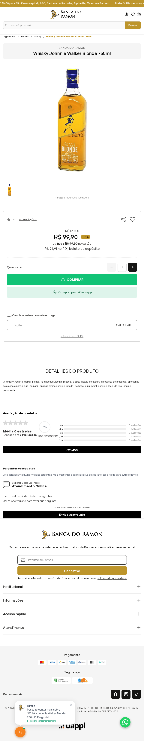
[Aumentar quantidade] (132, 267)
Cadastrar (72, 571)
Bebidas (25, 36)
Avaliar (72, 449)
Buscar (132, 25)
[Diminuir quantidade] (111, 267)
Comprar (75, 279)
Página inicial (9, 36)
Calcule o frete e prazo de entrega (33, 315)
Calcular (123, 325)
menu (5, 14)
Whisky (37, 36)
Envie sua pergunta (72, 514)
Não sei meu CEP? (72, 336)
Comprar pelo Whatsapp (75, 292)
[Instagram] (126, 694)
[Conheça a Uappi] (72, 726)
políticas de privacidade (112, 578)
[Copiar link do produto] (123, 219)
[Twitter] (136, 694)
